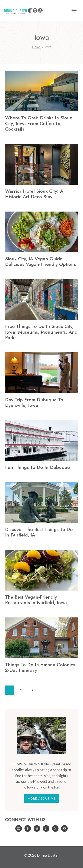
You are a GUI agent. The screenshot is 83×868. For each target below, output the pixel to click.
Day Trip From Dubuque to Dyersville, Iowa (34, 402)
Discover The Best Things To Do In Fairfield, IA (39, 532)
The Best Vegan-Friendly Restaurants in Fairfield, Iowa (36, 600)
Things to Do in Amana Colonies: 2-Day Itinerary (41, 667)
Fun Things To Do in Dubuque (37, 467)
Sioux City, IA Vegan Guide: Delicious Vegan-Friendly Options (40, 261)
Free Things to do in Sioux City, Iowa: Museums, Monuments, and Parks (41, 332)
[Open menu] (74, 10)
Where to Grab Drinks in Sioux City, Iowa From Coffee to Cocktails (38, 123)
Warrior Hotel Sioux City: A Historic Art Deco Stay (34, 194)
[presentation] (41, 91)
